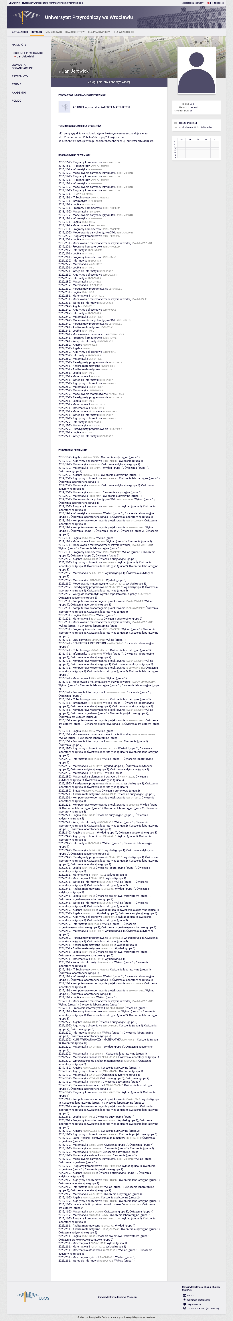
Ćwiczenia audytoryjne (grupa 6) (104, 780)
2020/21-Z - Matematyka (73, 1194)
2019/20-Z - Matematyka (73, 485)
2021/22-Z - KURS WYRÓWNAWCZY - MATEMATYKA (90, 1039)
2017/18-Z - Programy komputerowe (80, 190)
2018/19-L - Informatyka (72, 218)
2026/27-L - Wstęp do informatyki (78, 436)
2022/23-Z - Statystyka (72, 790)
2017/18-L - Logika (69, 204)
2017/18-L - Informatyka (72, 201)
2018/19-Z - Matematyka (73, 464)
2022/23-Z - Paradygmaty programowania (83, 288)
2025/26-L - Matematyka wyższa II (78, 1257)
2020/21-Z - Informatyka (72, 250)
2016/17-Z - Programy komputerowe (80, 176)
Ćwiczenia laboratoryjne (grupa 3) (132, 517)
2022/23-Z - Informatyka (72, 278)
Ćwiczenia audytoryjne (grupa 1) (120, 457)
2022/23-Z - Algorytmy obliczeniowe (80, 274)
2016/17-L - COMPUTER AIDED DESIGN (82, 643)
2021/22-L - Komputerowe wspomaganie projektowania (91, 797)
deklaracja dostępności (198, 1300)
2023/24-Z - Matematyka (73, 316)
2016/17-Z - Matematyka (73, 1144)
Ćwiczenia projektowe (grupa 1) (89, 713)
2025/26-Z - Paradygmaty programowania (83, 397)
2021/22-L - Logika (69, 267)
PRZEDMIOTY (20, 76)
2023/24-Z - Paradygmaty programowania (83, 323)
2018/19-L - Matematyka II (74, 225)
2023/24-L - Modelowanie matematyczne (83, 334)
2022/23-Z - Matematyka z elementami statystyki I (88, 776)
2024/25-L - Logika (69, 372)
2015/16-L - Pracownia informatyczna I (81, 741)
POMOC (16, 100)
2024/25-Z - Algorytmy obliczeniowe (80, 351)
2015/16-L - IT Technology (74, 165)
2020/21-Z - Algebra (70, 1173)
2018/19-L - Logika (69, 222)
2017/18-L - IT (66, 194)
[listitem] (20, 32)
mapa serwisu (194, 1304)
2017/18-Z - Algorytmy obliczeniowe (80, 1071)
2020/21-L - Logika (69, 253)
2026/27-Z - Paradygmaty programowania (83, 429)
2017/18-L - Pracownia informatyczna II (82, 1008)
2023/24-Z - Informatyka (72, 313)
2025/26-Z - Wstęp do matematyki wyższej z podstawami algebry (97, 594)
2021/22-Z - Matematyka (73, 264)
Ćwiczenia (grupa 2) (70, 471)
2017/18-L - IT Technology (74, 197)
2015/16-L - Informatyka (72, 169)
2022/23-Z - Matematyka (73, 281)
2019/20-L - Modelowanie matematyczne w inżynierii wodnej (94, 243)
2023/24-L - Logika (69, 330)
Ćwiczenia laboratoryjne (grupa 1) (139, 478)
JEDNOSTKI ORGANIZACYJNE (22, 66)
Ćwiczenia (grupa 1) (131, 461)
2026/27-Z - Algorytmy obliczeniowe (80, 418)
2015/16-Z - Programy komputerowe (80, 162)
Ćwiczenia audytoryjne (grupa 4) (122, 1081)
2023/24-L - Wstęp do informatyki (78, 341)
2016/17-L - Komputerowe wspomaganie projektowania (91, 660)
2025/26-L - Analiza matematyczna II (80, 1229)
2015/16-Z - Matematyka (73, 1211)
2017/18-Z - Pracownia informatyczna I (81, 1085)
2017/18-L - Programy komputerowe (80, 208)
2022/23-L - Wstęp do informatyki (78, 302)
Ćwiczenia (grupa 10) (74, 1043)
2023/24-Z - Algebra (70, 306)
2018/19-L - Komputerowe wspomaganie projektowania (91, 520)
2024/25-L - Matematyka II (74, 376)
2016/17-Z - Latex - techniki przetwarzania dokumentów (91, 1138)
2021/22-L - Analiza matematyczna (79, 794)
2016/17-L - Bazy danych (73, 639)
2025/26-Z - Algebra (70, 559)
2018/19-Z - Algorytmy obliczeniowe (80, 461)
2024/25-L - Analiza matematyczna (79, 366)
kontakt (190, 1295)
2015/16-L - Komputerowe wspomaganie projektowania (91, 709)
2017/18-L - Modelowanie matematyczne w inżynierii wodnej (94, 1001)
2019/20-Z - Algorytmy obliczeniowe (80, 478)
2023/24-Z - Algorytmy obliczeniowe (80, 309)
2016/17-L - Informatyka (72, 183)
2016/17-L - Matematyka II (74, 678)
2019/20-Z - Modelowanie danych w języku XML (87, 232)
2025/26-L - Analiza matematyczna (79, 1225)
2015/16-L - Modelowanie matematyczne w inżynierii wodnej (94, 734)
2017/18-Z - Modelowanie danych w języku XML (87, 187)
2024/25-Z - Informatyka (72, 355)
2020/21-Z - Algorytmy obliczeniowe (80, 1180)
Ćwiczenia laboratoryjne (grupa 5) (107, 906)
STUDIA (16, 84)
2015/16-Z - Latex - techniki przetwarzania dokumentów (91, 1204)
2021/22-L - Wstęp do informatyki (78, 271)
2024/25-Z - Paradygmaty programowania (83, 362)
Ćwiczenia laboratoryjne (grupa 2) (78, 481)
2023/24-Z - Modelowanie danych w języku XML (87, 320)
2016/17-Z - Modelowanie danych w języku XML (87, 173)
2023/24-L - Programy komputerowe (80, 337)
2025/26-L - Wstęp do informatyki (78, 415)
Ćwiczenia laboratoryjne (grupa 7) (130, 1215)
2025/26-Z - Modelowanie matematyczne (83, 394)
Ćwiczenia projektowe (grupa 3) (77, 717)
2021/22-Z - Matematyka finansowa (79, 1057)
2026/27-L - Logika (69, 432)
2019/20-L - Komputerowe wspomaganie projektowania (91, 601)
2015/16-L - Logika (69, 731)
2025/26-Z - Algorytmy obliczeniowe (80, 383)
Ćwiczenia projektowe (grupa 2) (129, 713)
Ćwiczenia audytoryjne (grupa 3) (120, 485)
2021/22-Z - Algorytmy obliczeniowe (80, 1025)
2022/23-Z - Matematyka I (73, 285)
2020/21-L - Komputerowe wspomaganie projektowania (91, 1099)
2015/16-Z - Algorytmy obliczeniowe (80, 1201)
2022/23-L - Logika (69, 292)
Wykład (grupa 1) (113, 467)
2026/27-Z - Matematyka (73, 425)
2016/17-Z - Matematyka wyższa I (78, 1155)
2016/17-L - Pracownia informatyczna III (82, 692)
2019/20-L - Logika (69, 239)
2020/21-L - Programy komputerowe (80, 257)
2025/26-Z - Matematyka (73, 386)
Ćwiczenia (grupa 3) (133, 531)
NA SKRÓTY (19, 45)
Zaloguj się (95, 82)
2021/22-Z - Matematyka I (73, 1053)
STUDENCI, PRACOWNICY (28, 53)
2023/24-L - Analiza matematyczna (79, 327)
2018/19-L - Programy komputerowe (80, 229)
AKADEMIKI (19, 92)
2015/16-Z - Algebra (70, 1197)
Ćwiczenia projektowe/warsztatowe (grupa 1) (123, 896)
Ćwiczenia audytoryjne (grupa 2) (120, 464)
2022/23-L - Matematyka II (74, 295)
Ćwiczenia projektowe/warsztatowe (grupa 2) (85, 899)
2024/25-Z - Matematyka (73, 358)
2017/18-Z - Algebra (70, 1067)
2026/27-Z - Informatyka (72, 422)
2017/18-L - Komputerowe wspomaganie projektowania (91, 983)
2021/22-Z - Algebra (70, 1022)
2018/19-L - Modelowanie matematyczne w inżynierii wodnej (94, 545)
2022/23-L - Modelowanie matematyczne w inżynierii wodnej (94, 299)
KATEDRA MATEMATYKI (115, 107)
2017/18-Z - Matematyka (73, 1074)
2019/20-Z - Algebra (70, 475)
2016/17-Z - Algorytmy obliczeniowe (80, 1134)
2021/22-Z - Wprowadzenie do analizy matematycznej (90, 1060)
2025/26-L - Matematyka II (74, 404)
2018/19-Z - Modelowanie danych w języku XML (87, 215)
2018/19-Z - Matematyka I (73, 211)
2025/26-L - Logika (69, 401)
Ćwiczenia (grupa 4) (137, 1078)
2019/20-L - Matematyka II (74, 618)
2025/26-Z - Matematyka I (73, 390)
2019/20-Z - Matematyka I (73, 496)
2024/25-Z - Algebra (70, 344)
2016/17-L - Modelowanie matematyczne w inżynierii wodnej (94, 681)
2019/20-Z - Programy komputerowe (80, 236)
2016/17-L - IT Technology (74, 179)
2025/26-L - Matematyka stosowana (80, 411)
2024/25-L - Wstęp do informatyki (78, 380)
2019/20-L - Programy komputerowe (80, 246)
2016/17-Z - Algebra (70, 1130)
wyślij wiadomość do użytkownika (195, 127)
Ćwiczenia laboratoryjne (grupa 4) (90, 829)
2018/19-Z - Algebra (70, 457)
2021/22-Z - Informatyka (72, 260)
